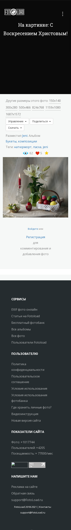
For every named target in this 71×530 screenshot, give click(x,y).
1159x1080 (53, 107)
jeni (45, 147)
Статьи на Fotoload (25, 316)
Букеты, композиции (21, 141)
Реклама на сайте (24, 487)
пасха (37, 147)
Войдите (33, 228)
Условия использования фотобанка (29, 398)
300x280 (11, 107)
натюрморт (23, 147)
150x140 (55, 101)
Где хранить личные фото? (31, 407)
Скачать (14, 127)
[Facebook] (29, 523)
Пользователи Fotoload (28, 342)
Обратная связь (23, 493)
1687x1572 (13, 114)
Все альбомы (21, 329)
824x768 (38, 107)
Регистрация (35, 237)
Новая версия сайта (26, 420)
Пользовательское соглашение (25, 379)
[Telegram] (33, 523)
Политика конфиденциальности (27, 367)
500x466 (25, 107)
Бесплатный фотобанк (28, 323)
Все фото (18, 336)
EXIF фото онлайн (24, 309)
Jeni (24, 136)
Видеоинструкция (24, 414)
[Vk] (36, 523)
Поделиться (40, 121)
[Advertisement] (35, 66)
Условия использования (29, 388)
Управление (16, 121)
